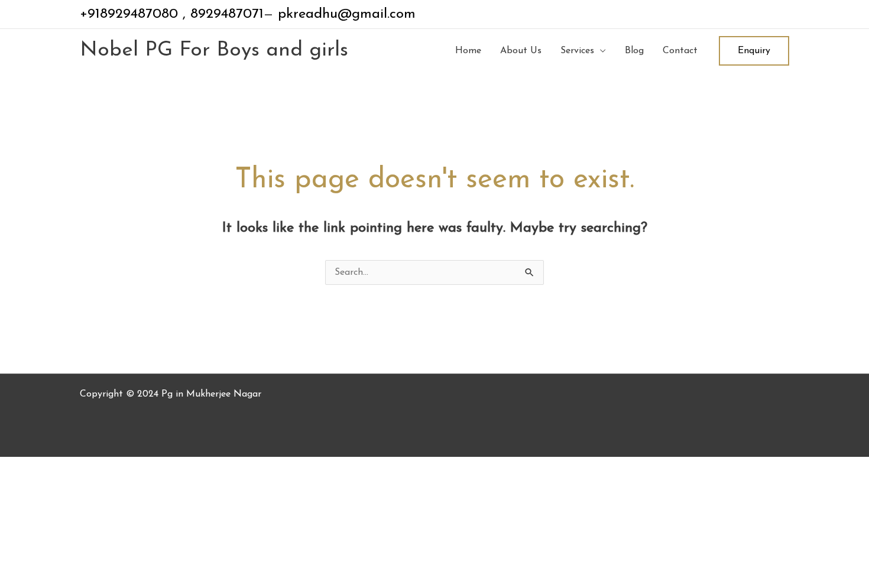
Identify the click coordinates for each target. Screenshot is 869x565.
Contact (680, 51)
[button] (754, 51)
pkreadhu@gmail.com (344, 14)
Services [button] (577, 51)
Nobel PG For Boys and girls (214, 50)
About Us (520, 51)
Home (468, 51)
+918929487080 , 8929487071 (172, 14)
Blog (634, 51)
